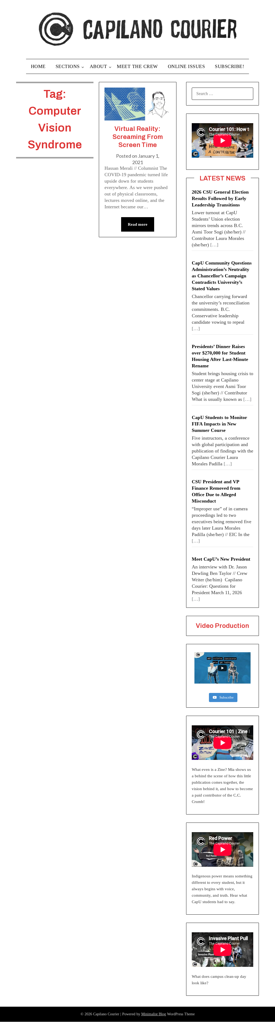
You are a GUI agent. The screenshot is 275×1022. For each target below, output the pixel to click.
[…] (214, 244)
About (98, 66)
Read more (137, 224)
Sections (68, 66)
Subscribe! (229, 66)
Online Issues (186, 66)
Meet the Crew (137, 66)
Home (38, 66)
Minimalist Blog (153, 1014)
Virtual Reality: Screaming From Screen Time (138, 136)
